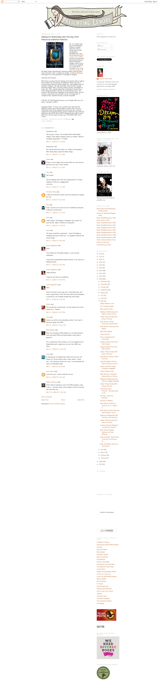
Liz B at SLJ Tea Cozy (104, 574)
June (102, 298)
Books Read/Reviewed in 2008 (106, 237)
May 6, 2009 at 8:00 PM (55, 240)
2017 (100, 256)
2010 (100, 276)
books (49, 121)
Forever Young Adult (103, 562)
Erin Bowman (101, 559)
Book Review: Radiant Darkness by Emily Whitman (107, 432)
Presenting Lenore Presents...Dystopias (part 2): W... (109, 391)
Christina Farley (51, 192)
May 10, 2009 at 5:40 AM (56, 392)
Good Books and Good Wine (105, 564)
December (104, 281)
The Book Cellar (102, 596)
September (104, 290)
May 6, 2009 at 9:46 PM (55, 299)
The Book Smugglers (103, 598)
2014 (100, 265)
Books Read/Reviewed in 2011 (106, 230)
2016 (100, 259)
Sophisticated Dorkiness (104, 588)
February (104, 455)
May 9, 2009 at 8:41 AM (55, 377)
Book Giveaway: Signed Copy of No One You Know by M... (109, 439)
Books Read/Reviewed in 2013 (106, 225)
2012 (100, 270)
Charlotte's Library (102, 554)
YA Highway (100, 603)
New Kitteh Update (106, 331)
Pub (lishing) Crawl (102, 586)
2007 (100, 464)
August (103, 292)
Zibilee (48, 304)
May (102, 301)
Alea (47, 205)
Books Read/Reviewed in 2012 (106, 227)
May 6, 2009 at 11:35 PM (56, 349)
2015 (100, 262)
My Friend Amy (101, 581)
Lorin (47, 317)
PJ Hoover (100, 584)
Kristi (47, 230)
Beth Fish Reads (102, 549)
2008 (100, 461)
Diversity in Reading (106, 400)
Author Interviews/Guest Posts (106, 240)
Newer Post (45, 400)
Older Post (81, 400)
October (103, 287)
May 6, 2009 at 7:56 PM (55, 225)
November (104, 284)
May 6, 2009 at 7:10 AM (55, 187)
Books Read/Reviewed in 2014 (106, 223)
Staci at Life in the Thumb (105, 591)
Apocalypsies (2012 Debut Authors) (108, 544)
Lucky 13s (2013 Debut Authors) (107, 576)
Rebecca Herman (51, 382)
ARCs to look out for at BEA (76, 56)
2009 (100, 279)
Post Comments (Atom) (57, 404)
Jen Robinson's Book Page (105, 567)
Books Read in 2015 (103, 220)
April (102, 449)
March (103, 452)
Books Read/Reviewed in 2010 (106, 232)
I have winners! (105, 334)
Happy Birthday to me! (107, 303)
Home (63, 400)
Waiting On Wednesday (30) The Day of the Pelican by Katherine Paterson (60, 38)
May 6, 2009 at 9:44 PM (55, 265)
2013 (100, 268)
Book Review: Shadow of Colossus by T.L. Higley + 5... (109, 405)
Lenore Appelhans (51, 245)
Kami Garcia (50, 371)
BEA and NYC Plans (106, 309)
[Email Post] (72, 119)
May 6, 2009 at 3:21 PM (55, 213)
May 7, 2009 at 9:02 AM (55, 366)
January (103, 458)
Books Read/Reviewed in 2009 (106, 235)
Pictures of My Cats (103, 242)
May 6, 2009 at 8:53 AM (55, 200)
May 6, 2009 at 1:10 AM (55, 142)
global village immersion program (76, 69)
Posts (101, 46)
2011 (100, 273)
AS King (99, 547)
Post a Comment (46, 397)
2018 (100, 254)
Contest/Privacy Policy (104, 245)
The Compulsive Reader (104, 601)
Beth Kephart (50, 330)
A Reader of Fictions (103, 542)
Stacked (99, 593)
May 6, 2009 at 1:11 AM (55, 154)
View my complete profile (106, 89)
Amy (47, 172)
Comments (103, 49)
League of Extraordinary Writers (106, 571)
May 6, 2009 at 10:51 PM (56, 325)
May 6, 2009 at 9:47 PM (55, 312)
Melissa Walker (101, 579)
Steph (48, 159)
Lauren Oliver (101, 569)
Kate (47, 217)
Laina (48, 354)
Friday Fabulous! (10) (106, 371)
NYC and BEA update (107, 306)
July (102, 295)
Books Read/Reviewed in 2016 (106, 218)
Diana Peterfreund (102, 557)
